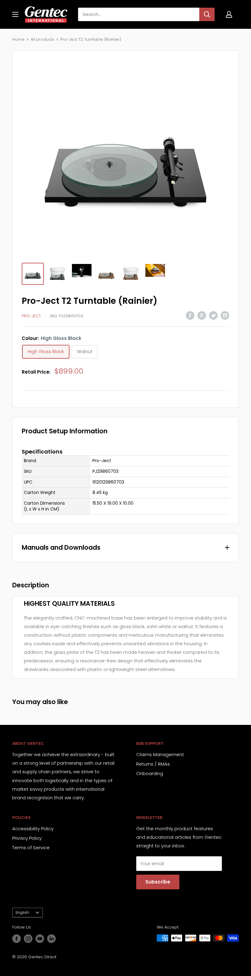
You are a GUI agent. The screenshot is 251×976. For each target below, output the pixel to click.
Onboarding (149, 773)
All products (42, 39)
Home (18, 39)
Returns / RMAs (153, 764)
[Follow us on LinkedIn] (51, 938)
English (22, 912)
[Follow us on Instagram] (28, 938)
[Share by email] (225, 315)
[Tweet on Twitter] (213, 315)
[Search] (207, 14)
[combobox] (138, 14)
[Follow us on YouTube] (40, 938)
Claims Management (160, 754)
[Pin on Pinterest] (201, 315)
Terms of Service (31, 847)
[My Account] (229, 14)
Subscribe (157, 882)
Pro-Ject (31, 316)
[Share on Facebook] (190, 315)
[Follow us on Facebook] (16, 938)
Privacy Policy (27, 838)
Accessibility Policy (33, 828)
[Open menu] (15, 14)
